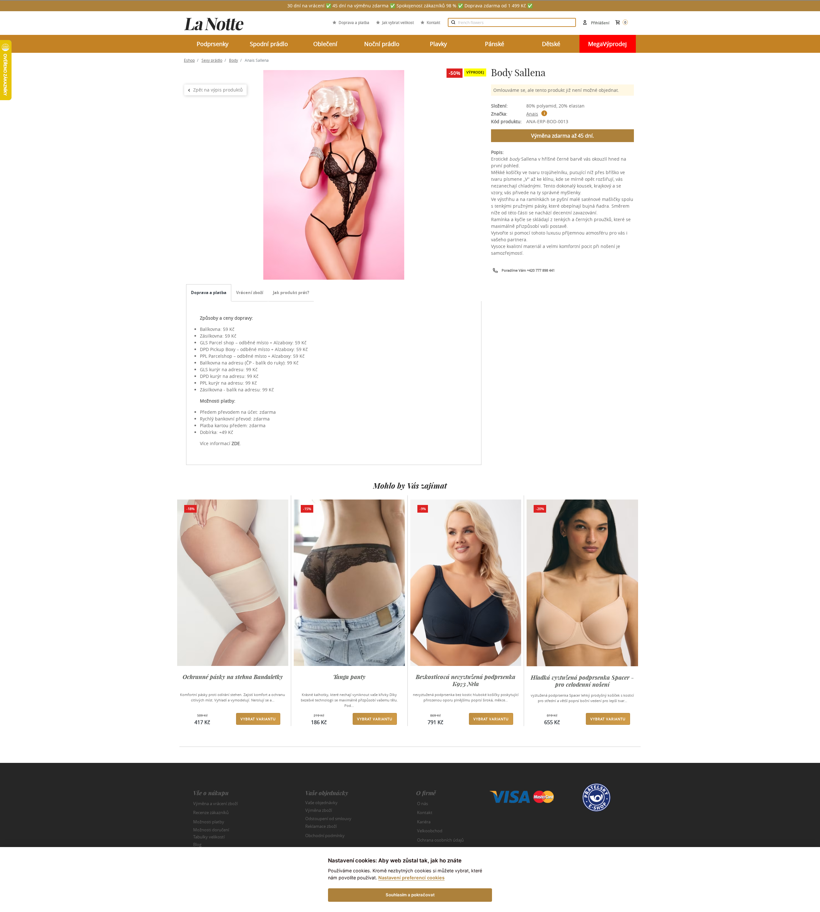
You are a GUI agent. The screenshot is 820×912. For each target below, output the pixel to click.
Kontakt (433, 22)
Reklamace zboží (321, 826)
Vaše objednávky (321, 802)
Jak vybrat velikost (398, 22)
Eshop (189, 60)
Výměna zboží (318, 810)
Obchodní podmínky (325, 835)
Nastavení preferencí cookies (411, 877)
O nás (422, 803)
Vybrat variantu (258, 718)
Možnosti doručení (211, 830)
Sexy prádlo (211, 60)
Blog (197, 844)
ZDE (236, 443)
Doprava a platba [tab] (208, 292)
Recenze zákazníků (211, 812)
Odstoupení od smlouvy (328, 818)
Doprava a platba (354, 22)
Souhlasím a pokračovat (410, 894)
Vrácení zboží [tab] (249, 292)
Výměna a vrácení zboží (215, 803)
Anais (532, 114)
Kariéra (423, 822)
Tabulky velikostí (209, 836)
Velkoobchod (429, 831)
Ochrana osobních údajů (440, 840)
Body (233, 60)
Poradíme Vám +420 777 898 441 (528, 270)
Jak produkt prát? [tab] (291, 292)
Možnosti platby (208, 822)
